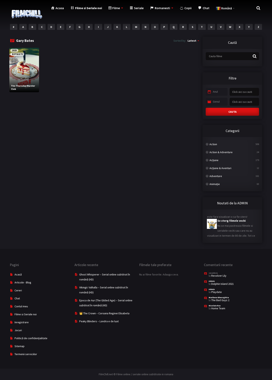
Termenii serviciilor (26, 354)
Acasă (18, 274)
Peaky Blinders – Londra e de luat (99, 321)
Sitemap (19, 346)
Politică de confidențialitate (31, 338)
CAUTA (232, 112)
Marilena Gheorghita (219, 297)
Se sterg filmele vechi (231, 218)
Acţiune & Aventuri (220, 168)
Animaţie (214, 184)
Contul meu (21, 306)
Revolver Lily (218, 275)
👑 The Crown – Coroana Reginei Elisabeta (104, 313)
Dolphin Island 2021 (222, 284)
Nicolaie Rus (215, 305)
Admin (212, 281)
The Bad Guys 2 (220, 300)
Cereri (18, 290)
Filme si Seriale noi (26, 314)
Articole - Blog (23, 282)
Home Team (218, 308)
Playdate (216, 292)
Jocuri (18, 330)
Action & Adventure (221, 152)
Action (213, 144)
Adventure (215, 176)
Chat (17, 298)
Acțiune (213, 160)
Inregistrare (22, 322)
